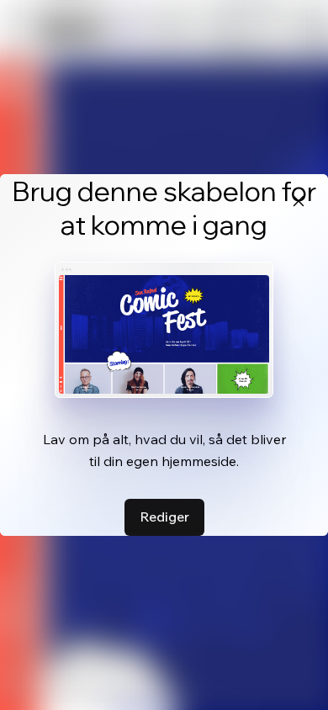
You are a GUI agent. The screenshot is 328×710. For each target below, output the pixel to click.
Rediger (164, 516)
